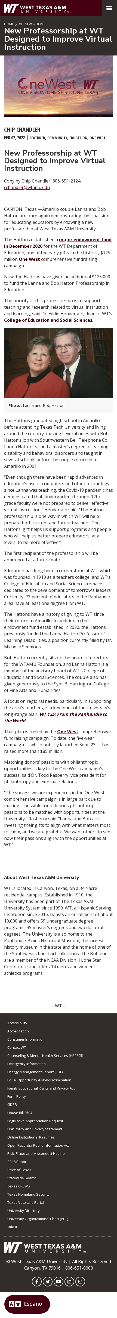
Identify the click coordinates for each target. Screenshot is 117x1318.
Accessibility (17, 1022)
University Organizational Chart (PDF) (37, 1218)
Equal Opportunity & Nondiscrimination (39, 1080)
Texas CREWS (18, 1186)
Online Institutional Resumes (31, 1137)
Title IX (12, 1226)
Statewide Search (21, 1177)
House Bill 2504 (19, 1112)
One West (29, 259)
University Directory (23, 1210)
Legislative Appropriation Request (35, 1120)
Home (9, 24)
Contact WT (16, 1047)
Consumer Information (26, 1039)
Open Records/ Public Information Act (38, 1145)
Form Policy (16, 1096)
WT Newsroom (31, 24)
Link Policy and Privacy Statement (34, 1129)
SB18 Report (17, 1161)
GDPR (12, 1104)
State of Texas (19, 1169)
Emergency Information (26, 1063)
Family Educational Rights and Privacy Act (41, 1088)
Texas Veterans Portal (25, 1202)
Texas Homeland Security (28, 1194)
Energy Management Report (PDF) (35, 1071)
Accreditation (18, 1031)
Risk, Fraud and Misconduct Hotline (36, 1153)
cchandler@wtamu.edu (27, 187)
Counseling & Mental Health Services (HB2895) (45, 1055)
